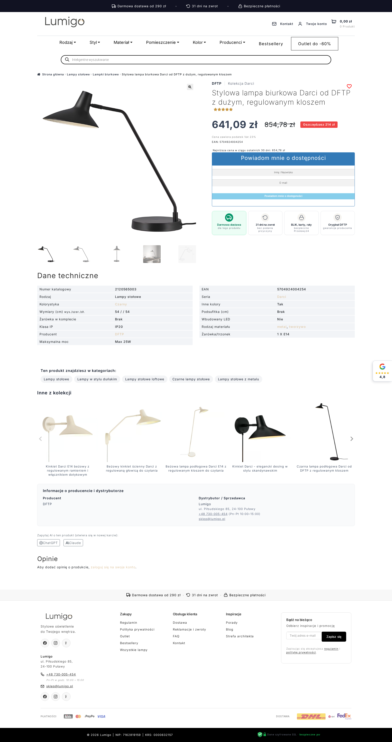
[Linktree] (66, 643)
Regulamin (128, 622)
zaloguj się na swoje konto (113, 567)
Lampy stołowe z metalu (238, 379)
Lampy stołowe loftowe (144, 379)
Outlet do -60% (314, 43)
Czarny (121, 304)
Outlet (125, 636)
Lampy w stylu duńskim (97, 379)
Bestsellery (271, 43)
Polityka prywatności (137, 629)
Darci (281, 297)
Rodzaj (66, 42)
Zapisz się (333, 636)
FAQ (176, 636)
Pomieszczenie (161, 42)
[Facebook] (45, 643)
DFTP (216, 83)
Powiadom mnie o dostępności (283, 196)
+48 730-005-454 (213, 514)
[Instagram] (55, 643)
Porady (232, 622)
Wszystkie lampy (134, 650)
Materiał (121, 42)
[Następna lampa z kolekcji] (351, 438)
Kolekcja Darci (241, 83)
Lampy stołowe (78, 74)
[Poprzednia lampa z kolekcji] (40, 438)
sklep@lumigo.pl (212, 519)
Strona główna (53, 74)
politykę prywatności (301, 652)
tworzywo (297, 327)
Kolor (198, 42)
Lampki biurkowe (106, 74)
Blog (229, 629)
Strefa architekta (240, 636)
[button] (190, 87)
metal (282, 327)
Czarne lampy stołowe (191, 379)
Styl (93, 42)
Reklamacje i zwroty (189, 629)
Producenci (231, 42)
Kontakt (179, 643)
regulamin (331, 648)
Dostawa (180, 622)
